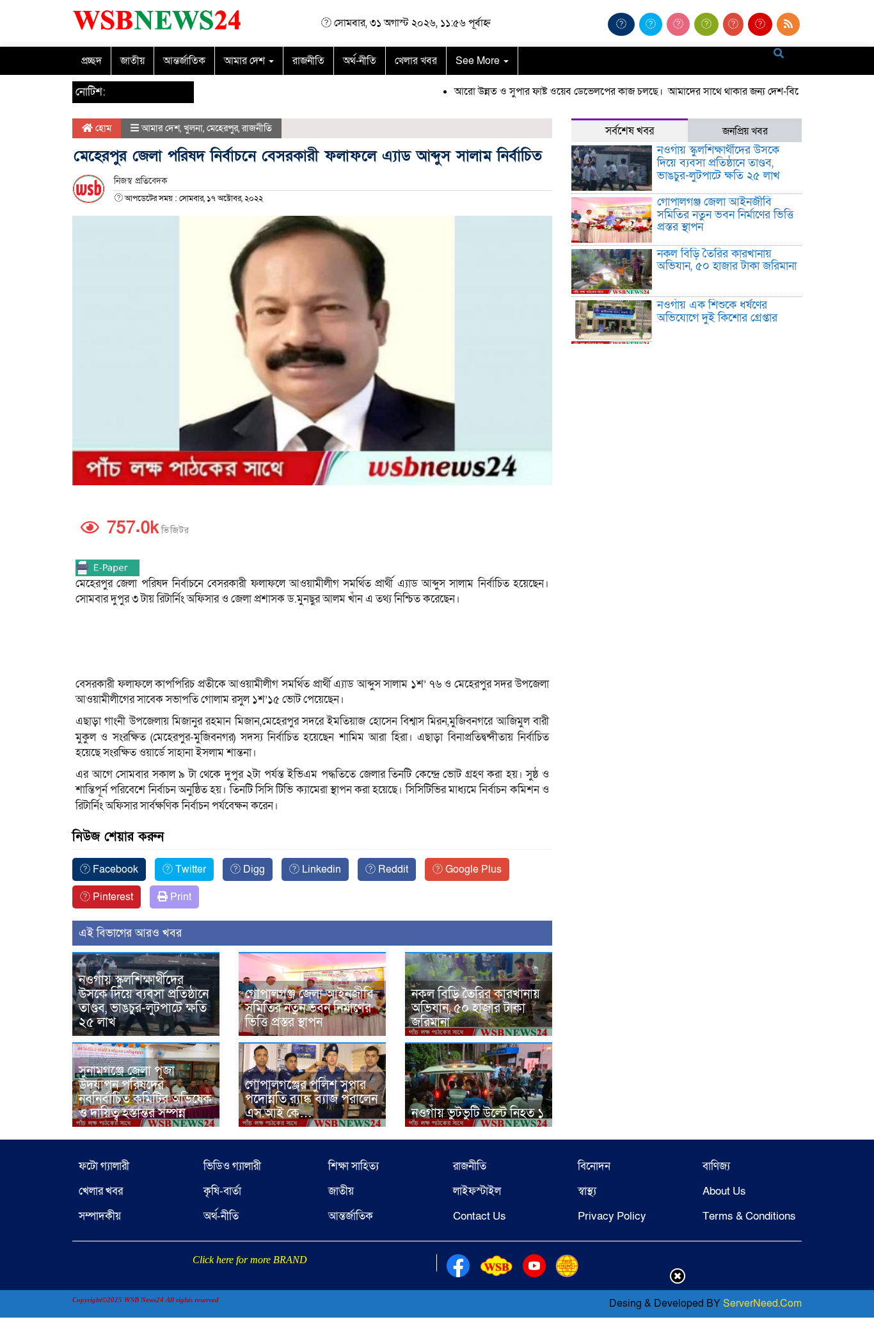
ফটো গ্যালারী (104, 1166)
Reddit (392, 869)
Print (179, 897)
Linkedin (320, 869)
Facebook (114, 869)
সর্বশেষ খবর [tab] (629, 131)
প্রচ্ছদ (91, 61)
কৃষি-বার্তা (222, 1191)
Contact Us (479, 1216)
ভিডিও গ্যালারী (232, 1166)
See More (479, 61)
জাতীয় (132, 61)
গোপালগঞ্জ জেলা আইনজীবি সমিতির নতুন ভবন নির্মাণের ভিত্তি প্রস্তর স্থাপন (309, 1008)
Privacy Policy (612, 1216)
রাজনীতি (308, 61)
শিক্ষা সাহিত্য (353, 1166)
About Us (724, 1191)
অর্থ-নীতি (359, 61)
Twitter (189, 869)
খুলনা (193, 128)
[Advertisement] (312, 643)
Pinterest (111, 897)
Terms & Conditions (749, 1216)
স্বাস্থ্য (587, 1191)
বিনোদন (594, 1166)
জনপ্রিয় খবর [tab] (745, 131)
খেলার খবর (416, 61)
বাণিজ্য (716, 1166)
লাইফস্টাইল (477, 1191)
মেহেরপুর (222, 128)
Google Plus (472, 869)
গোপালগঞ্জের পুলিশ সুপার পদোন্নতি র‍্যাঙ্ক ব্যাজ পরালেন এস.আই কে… (311, 1099)
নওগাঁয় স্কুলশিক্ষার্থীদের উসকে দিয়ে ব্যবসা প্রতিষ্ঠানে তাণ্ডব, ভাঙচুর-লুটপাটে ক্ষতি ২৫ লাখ (144, 1001)
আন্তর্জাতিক (184, 61)
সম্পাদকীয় (100, 1216)
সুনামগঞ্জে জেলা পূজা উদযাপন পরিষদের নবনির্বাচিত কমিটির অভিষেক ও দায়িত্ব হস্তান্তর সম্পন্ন (145, 1092)
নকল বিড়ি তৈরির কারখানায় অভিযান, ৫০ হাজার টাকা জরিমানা (475, 1008)
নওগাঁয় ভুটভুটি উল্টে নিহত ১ (477, 1113)
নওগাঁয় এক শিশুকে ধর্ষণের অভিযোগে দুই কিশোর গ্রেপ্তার (717, 311)
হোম (102, 128)
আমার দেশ (245, 61)
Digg (253, 869)
